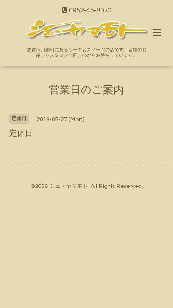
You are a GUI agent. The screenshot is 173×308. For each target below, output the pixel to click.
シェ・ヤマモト (68, 186)
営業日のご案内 (86, 90)
